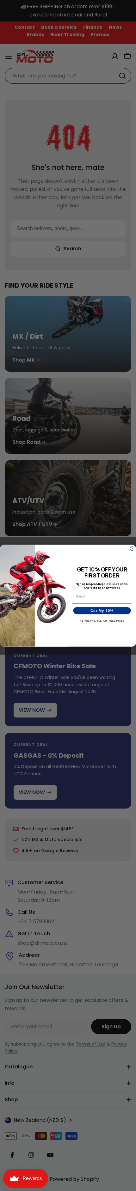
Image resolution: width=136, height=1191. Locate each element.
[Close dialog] (132, 548)
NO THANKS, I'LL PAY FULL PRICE (102, 621)
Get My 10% (102, 611)
